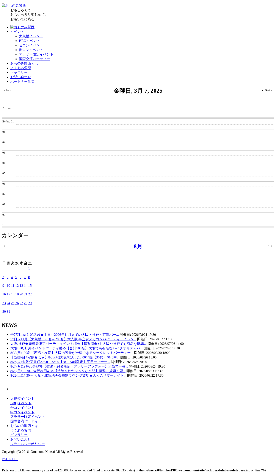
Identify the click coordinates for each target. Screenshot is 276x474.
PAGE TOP (10, 459)
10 (8, 285)
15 (30, 285)
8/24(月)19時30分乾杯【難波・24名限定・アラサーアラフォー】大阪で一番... (69, 366)
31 (8, 311)
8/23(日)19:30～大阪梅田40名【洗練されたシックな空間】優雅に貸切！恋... (67, 371)
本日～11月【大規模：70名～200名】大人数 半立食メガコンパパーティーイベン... (73, 339)
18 (12, 294)
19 (17, 294)
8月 (138, 246)
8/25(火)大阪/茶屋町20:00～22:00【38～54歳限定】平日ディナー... (60, 362)
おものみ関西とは (24, 63)
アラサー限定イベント (36, 54)
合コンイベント (31, 45)
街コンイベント (31, 50)
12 (17, 285)
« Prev (7, 90)
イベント (17, 31)
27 (21, 303)
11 (12, 285)
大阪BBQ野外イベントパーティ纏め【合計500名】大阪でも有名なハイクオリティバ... (76, 348)
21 (25, 294)
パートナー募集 (22, 81)
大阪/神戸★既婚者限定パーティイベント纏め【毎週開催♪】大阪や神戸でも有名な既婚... (78, 344)
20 (21, 294)
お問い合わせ (20, 77)
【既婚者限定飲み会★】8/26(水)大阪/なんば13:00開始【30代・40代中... (64, 357)
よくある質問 (20, 68)
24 (8, 303)
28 (25, 303)
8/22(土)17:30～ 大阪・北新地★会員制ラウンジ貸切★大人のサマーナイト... (68, 375)
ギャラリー (19, 72)
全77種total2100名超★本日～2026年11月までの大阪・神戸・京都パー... (64, 334)
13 (21, 285)
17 (8, 294)
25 (12, 303)
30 (4, 311)
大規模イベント (31, 36)
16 (4, 294)
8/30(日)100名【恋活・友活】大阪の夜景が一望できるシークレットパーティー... (71, 353)
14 (25, 285)
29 (30, 303)
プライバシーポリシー (27, 444)
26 (17, 303)
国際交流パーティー (34, 59)
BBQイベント (29, 41)
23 (4, 303)
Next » (268, 90)
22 (30, 294)
